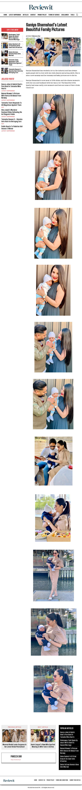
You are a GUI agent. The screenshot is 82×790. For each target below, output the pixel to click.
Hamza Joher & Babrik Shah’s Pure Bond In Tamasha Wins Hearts (11, 86)
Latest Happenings (8, 90)
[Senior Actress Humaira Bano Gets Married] (4, 53)
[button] (77, 15)
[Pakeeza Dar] (7, 757)
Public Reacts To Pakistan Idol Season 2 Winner (11, 127)
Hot (2, 107)
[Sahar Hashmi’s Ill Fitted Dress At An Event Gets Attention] (4, 45)
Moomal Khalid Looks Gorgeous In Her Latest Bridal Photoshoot (14, 745)
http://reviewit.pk (16, 759)
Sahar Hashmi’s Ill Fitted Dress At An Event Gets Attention (15, 45)
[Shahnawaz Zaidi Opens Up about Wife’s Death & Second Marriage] (4, 36)
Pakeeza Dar (36, 36)
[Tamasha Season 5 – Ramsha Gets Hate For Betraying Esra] (4, 71)
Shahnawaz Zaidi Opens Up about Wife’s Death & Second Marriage (14, 37)
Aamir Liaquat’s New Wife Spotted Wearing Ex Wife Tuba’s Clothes (43, 745)
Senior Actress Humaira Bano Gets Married (15, 53)
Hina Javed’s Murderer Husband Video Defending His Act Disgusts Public (11, 112)
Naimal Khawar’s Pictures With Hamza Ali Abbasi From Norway (11, 95)
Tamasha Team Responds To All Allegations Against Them (15, 62)
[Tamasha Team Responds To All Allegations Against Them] (4, 61)
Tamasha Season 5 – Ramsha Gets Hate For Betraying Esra (16, 70)
